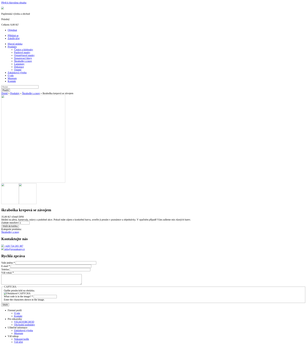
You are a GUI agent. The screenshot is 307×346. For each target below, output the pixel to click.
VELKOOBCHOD (24, 321)
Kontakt (12, 81)
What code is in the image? (18, 296)
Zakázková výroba (17, 72)
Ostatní (17, 69)
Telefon (5, 269)
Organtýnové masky (24, 55)
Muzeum (12, 78)
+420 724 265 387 (13, 246)
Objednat (12, 30)
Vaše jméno (8, 262)
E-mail (5, 266)
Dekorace (19, 66)
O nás (11, 75)
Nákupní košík (21, 339)
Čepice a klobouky (23, 49)
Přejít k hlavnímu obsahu (13, 2)
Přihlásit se (13, 35)
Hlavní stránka (15, 43)
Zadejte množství (10, 222)
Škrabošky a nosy (23, 61)
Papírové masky (22, 52)
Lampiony (19, 64)
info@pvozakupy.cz (14, 249)
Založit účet (14, 38)
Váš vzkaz (7, 272)
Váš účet (18, 342)
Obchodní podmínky (24, 324)
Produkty (12, 46)
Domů (4, 93)
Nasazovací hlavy (23, 58)
